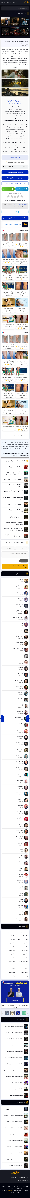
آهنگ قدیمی (13, 436)
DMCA (12, 1177)
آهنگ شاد (9, 2)
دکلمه (13, 968)
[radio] (21, 197)
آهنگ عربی (12, 947)
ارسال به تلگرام (21, 189)
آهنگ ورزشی (12, 961)
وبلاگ (14, 976)
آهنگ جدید (15, 2)
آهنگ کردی (25, 954)
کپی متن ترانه (13, 157)
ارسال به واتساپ (7, 189)
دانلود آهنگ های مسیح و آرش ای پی (15, 183)
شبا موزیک (25, 204)
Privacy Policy (22, 1177)
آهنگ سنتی (12, 943)
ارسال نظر (24, 561)
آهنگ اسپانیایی (24, 932)
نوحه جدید (25, 976)
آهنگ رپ (26, 943)
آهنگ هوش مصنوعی (23, 961)
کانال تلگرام (14, 212)
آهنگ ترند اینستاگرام (23, 939)
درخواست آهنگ (22, 1180)
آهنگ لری (13, 954)
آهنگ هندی (12, 958)
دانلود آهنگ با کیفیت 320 (14, 172)
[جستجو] (2, 8)
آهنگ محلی (25, 958)
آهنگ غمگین (20, 436)
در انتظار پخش (24, 968)
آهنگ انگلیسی (11, 932)
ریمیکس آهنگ (24, 972)
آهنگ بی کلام (25, 936)
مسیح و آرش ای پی (16, 204)
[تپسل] (3, 982)
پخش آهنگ (3, 2)
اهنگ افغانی (12, 965)
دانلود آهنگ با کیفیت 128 (14, 178)
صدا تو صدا (10, 1190)
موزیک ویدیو (12, 972)
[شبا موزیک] (25, 2)
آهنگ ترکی (12, 936)
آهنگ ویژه (25, 965)
